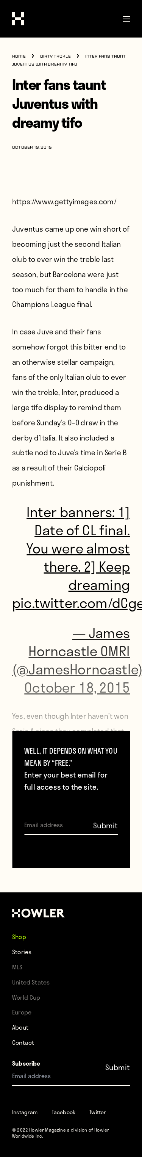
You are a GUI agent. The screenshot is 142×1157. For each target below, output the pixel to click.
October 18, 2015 (77, 687)
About (20, 1027)
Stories (21, 951)
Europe (21, 1012)
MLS (17, 967)
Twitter (97, 1112)
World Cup (26, 997)
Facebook (63, 1112)
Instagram (25, 1112)
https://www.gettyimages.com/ (64, 201)
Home (19, 57)
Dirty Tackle (55, 57)
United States (31, 982)
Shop (19, 936)
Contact (23, 1042)
